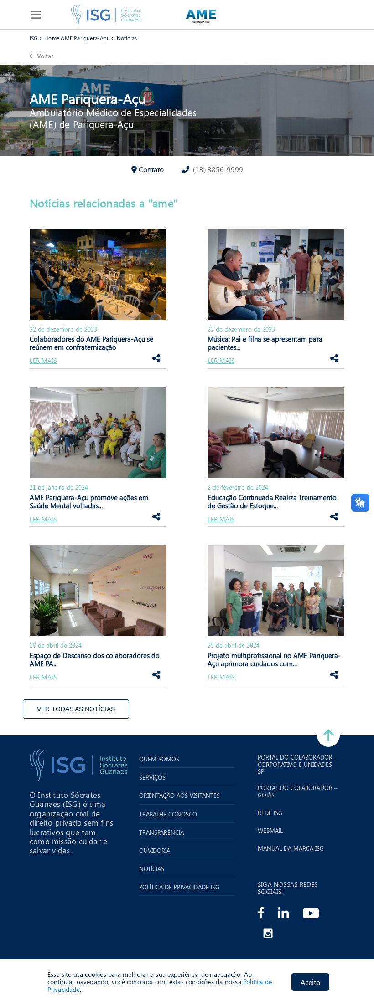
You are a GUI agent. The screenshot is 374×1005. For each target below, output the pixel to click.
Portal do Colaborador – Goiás (298, 791)
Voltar (45, 55)
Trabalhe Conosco (168, 814)
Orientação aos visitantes (179, 795)
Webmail (270, 830)
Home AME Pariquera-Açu (77, 37)
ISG (34, 37)
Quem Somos (159, 759)
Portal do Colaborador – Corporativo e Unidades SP (298, 764)
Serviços (152, 777)
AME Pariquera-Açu (88, 98)
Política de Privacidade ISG (179, 887)
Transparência (161, 832)
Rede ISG (270, 812)
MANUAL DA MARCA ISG (291, 848)
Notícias (127, 37)
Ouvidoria (154, 850)
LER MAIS (43, 361)
